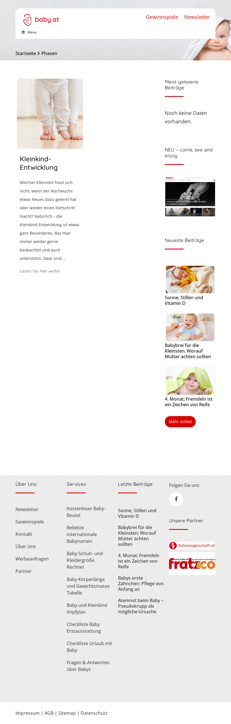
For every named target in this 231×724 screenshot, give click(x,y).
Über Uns (25, 546)
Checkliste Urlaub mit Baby (89, 646)
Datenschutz (94, 713)
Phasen (49, 53)
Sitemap (67, 713)
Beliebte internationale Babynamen (82, 534)
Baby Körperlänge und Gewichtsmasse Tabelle (88, 586)
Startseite (25, 53)
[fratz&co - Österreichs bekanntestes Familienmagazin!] (192, 573)
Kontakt (23, 534)
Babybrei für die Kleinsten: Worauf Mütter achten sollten (188, 351)
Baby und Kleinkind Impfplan (87, 608)
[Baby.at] (41, 17)
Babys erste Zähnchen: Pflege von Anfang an (141, 583)
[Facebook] (176, 499)
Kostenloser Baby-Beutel (86, 511)
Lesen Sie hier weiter (40, 271)
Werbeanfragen (32, 559)
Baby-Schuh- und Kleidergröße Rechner (85, 560)
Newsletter (197, 16)
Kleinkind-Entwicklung (39, 163)
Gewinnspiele (162, 16)
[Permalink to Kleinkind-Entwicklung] (50, 147)
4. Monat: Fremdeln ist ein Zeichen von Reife (188, 402)
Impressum (27, 713)
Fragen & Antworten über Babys (88, 665)
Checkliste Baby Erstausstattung (84, 627)
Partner (23, 571)
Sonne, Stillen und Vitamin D (184, 300)
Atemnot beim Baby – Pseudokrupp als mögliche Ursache (140, 606)
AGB (49, 713)
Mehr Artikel (180, 421)
